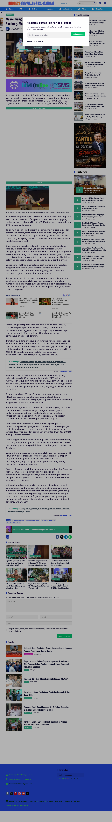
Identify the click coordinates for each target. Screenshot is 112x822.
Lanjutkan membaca (35, 41)
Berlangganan (78, 34)
